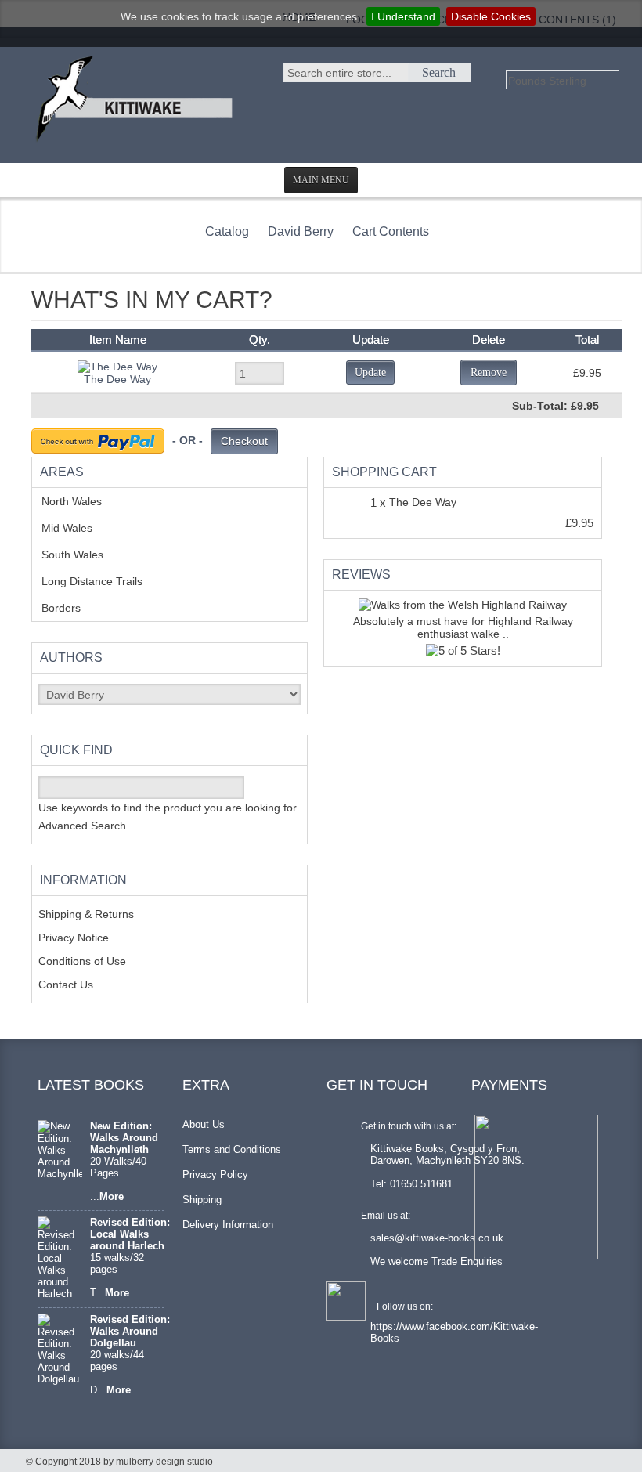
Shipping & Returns (86, 914)
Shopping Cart (384, 472)
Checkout (244, 441)
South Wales (83, 554)
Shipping (202, 1199)
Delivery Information (227, 1224)
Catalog (227, 231)
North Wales (83, 501)
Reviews (361, 574)
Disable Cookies (491, 16)
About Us (203, 1124)
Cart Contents (390, 231)
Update (370, 372)
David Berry (301, 231)
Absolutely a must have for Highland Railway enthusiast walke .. (463, 627)
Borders (69, 608)
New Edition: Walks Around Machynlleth (124, 1137)
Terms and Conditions (231, 1149)
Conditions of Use (82, 961)
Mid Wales (78, 528)
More (111, 1196)
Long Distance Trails (103, 581)
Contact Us (65, 984)
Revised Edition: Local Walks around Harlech (130, 1234)
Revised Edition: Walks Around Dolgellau (130, 1331)
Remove (489, 372)
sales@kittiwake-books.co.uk (436, 1238)
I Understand (403, 16)
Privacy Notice (73, 937)
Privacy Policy (215, 1174)
